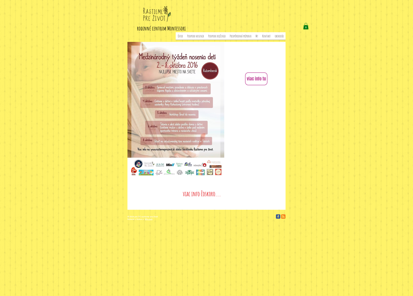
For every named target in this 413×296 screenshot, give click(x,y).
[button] (306, 26)
